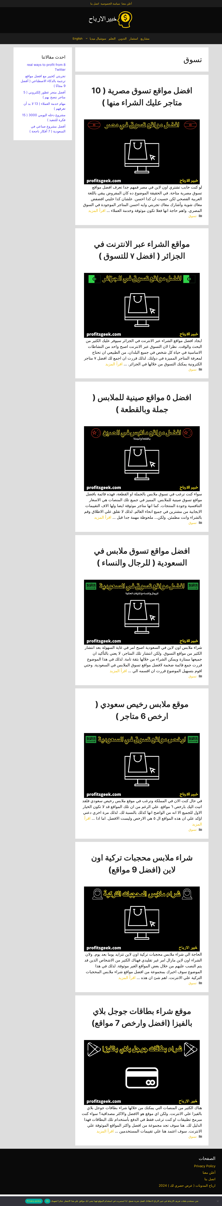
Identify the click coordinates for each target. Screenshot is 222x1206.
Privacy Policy (204, 1166)
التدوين (122, 38)
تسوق (193, 216)
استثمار (133, 38)
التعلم (112, 38)
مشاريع (145, 38)
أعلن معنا (127, 3)
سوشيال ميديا (98, 38)
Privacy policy (34, 1201)
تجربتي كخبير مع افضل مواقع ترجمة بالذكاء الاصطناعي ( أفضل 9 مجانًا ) (43, 81)
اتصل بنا (94, 3)
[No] (218, 1201)
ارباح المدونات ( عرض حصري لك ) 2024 (187, 1186)
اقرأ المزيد (96, 210)
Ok (47, 1201)
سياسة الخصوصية (110, 3)
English (78, 38)
